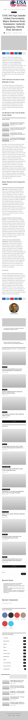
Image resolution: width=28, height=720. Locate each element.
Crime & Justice (6, 653)
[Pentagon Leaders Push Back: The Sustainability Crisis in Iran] (14, 525)
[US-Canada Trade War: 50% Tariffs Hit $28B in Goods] (14, 403)
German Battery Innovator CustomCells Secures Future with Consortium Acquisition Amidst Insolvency (17, 133)
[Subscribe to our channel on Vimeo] (17, 717)
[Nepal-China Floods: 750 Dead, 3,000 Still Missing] (14, 503)
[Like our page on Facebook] (10, 717)
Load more (14, 421)
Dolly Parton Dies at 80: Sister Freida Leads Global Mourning (12, 469)
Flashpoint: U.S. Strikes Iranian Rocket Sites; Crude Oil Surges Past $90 (13, 492)
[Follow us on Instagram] (14, 717)
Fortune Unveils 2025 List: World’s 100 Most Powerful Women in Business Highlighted (18, 128)
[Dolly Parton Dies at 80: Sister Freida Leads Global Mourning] (14, 458)
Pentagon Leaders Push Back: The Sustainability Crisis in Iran (11, 537)
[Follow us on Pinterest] (13, 717)
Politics (5, 444)
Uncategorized (6, 669)
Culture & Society (7, 665)
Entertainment (6, 466)
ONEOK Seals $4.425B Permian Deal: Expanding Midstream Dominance (12, 369)
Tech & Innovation (7, 662)
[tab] (5, 676)
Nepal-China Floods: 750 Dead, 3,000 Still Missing (13, 514)
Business (5, 9)
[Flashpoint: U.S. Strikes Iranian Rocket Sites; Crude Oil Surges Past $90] (14, 480)
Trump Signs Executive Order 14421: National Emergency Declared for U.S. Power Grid (12, 447)
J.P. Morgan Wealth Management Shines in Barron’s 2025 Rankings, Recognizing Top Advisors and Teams (17, 139)
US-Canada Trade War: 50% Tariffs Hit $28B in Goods (13, 414)
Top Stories (5, 637)
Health (4, 659)
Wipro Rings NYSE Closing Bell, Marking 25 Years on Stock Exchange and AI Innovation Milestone (17, 123)
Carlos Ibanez (14, 313)
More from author (21, 348)
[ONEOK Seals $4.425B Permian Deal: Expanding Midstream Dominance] (14, 358)
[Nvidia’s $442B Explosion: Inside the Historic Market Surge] (14, 381)
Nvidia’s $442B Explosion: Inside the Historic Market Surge (12, 392)
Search (3, 572)
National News (6, 489)
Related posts (14, 348)
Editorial (5, 534)
